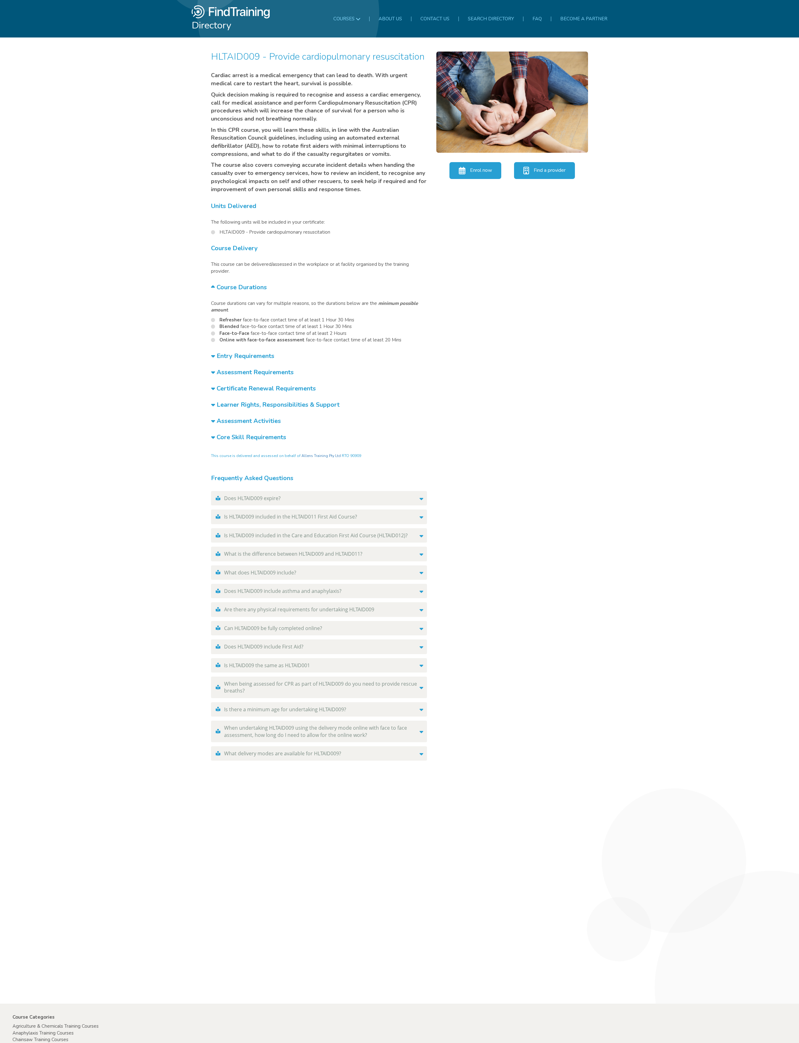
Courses (344, 19)
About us (390, 19)
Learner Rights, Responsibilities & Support (277, 404)
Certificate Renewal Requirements (265, 388)
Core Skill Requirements (250, 437)
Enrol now (481, 170)
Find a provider (550, 170)
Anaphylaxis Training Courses (43, 1033)
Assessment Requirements (254, 372)
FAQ (537, 19)
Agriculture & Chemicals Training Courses (55, 1026)
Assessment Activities (248, 421)
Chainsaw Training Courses (40, 1039)
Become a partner (583, 19)
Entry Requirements (244, 356)
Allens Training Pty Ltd (321, 455)
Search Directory (491, 19)
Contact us (434, 19)
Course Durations (241, 287)
